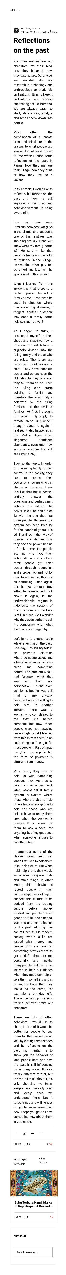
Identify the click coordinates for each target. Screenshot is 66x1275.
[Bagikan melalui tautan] (41, 1133)
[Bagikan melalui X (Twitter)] (24, 1133)
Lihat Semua (43, 1160)
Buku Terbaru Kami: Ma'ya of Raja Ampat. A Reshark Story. (33, 1204)
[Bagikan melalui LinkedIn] (32, 1133)
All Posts (15, 10)
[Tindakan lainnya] (50, 30)
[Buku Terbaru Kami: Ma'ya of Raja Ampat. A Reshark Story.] (34, 1183)
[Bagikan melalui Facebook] (15, 1133)
